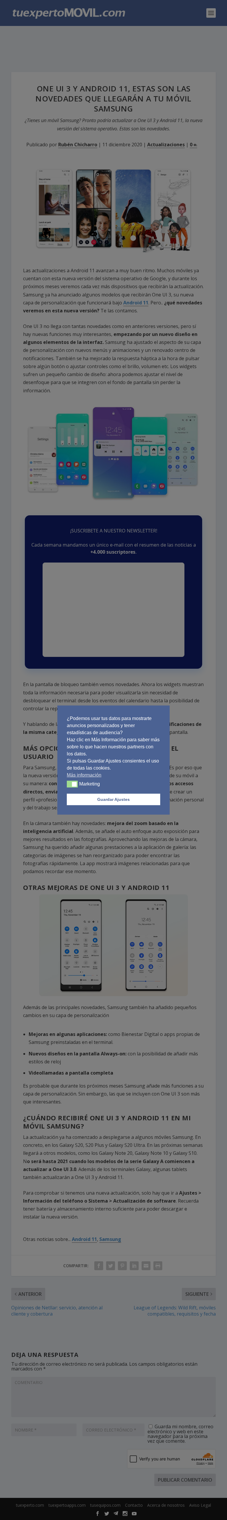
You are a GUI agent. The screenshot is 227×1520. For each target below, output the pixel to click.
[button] (72, 784)
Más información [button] (84, 774)
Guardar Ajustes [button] (113, 799)
